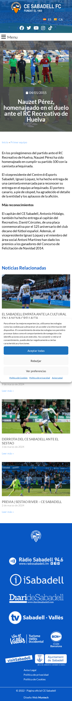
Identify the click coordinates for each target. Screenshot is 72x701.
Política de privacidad (39, 377)
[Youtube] (36, 28)
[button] (36, 37)
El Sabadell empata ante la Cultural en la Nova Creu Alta (34, 316)
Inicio (5, 142)
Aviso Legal (57, 377)
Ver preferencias (36, 370)
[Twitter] (29, 28)
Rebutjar (36, 360)
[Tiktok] (50, 28)
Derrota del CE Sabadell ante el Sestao (30, 441)
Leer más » (8, 390)
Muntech (43, 697)
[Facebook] (22, 28)
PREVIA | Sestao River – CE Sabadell (32, 502)
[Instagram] (43, 28)
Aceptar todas (36, 350)
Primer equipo (19, 142)
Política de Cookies (18, 377)
